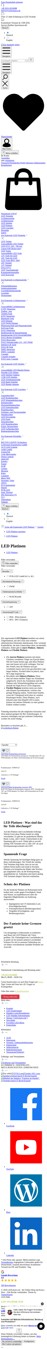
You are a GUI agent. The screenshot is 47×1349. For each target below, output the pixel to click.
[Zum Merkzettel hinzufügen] (5, 751)
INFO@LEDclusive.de (10, 11)
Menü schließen (11, 153)
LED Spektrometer (14, 1011)
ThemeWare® (7, 1295)
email (40, 982)
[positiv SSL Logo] (32, 1073)
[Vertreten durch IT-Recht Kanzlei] (16, 1081)
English (9, 40)
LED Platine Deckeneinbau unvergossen (13, 754)
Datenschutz (11, 1045)
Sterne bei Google (36, 1326)
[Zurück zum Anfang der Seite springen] (19, 1330)
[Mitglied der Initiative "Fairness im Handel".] (20, 1078)
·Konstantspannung (9, 602)
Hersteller (6, 571)
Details (3, 778)
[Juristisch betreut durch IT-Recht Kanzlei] (19, 1076)
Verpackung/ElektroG (15, 1052)
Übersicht (5, 163)
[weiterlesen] (23, 733)
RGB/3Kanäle (15, 597)
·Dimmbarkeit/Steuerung (11, 582)
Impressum (10, 1040)
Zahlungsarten (39, 163)
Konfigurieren (29, 1341)
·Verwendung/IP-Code (10, 612)
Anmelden (5, 158)
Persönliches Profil (17, 163)
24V (11, 607)
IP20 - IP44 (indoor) (17, 617)
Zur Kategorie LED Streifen (13, 364)
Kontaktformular (21, 991)
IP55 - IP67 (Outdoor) (18, 620)
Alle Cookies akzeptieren (11, 1344)
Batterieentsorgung (14, 1050)
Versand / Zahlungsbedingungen (19, 1042)
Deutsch (9, 35)
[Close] (2, 1347)
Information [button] (6, 1029)
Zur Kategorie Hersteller (11, 436)
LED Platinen (12, 552)
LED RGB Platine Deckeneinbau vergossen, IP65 (16, 787)
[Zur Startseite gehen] (10, 45)
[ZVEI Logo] (18, 1073)
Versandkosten (7, 1262)
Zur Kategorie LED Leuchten (13, 389)
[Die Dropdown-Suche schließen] (31, 60)
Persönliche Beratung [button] (10, 962)
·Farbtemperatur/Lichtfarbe (12, 592)
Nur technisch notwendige (12, 1341)
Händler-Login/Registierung (18, 1013)
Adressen (29, 163)
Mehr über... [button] (6, 1000)
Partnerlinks (11, 1025)
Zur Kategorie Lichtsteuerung (13, 300)
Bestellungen (6, 165)
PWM (11, 586)
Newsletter (10, 1020)
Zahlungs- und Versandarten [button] (12, 1056)
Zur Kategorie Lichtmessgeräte (14, 280)
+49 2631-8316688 (9, 8)
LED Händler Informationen (18, 1015)
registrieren (9, 160)
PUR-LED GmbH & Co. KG (21, 576)
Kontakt (9, 1008)
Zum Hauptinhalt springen (12, 2)
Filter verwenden (11, 563)
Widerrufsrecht (12, 1047)
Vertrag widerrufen (10, 997)
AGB (8, 1038)
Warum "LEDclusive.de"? (17, 1018)
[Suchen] (27, 60)
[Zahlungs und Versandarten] (13, 1063)
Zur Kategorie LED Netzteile (13, 235)
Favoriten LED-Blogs (15, 1023)
